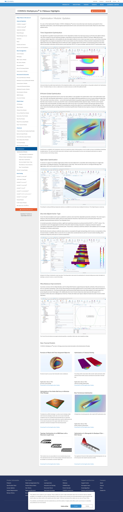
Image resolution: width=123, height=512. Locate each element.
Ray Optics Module (21, 62)
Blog (102, 4)
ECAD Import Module (22, 202)
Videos (86, 4)
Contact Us (102, 490)
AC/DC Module (20, 53)
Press (101, 488)
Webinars (65, 483)
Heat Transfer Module (22, 124)
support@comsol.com (26, 215)
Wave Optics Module (21, 59)
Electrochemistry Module (22, 145)
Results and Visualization (22, 47)
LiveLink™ (21, 176)
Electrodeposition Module (23, 139)
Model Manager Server (22, 35)
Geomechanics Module (22, 83)
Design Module (20, 199)
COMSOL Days (66, 485)
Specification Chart (11, 485)
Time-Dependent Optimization (26, 154)
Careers (102, 485)
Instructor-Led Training (49, 485)
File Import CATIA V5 (23, 205)
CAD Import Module (21, 179)
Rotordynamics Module (22, 92)
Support (95, 1)
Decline (87, 506)
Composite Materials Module (23, 86)
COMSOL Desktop (21, 27)
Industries (76, 4)
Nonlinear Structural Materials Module (25, 80)
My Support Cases (85, 485)
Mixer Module (20, 107)
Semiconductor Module (22, 71)
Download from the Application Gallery (50, 385)
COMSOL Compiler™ (21, 24)
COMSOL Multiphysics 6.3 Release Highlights (39, 11)
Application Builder (21, 30)
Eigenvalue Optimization (24, 159)
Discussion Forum (48, 488)
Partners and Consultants (87, 490)
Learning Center (113, 4)
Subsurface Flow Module (22, 116)
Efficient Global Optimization (25, 157)
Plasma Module (20, 65)
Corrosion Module (21, 142)
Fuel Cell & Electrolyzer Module (24, 136)
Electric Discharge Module (23, 68)
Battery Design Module (22, 133)
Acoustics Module (21, 98)
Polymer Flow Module (21, 110)
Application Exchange (49, 490)
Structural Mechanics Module (23, 77)
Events (94, 4)
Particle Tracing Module (22, 170)
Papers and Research (30, 490)
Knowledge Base (85, 488)
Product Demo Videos (30, 485)
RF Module (19, 56)
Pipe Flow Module (21, 118)
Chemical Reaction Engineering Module (26, 131)
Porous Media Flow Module (23, 113)
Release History (11, 493)
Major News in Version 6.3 (24, 17)
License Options (11, 488)
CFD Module (19, 104)
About (101, 483)
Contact (101, 1)
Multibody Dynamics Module (23, 89)
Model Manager (20, 32)
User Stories (28, 488)
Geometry (19, 38)
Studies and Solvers (21, 44)
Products (65, 4)
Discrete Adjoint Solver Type (25, 162)
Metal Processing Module (22, 121)
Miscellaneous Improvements (25, 164)
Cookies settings (64, 506)
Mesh (18, 41)
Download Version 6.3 (99, 11)
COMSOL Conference (68, 490)
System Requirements (12, 490)
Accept (76, 506)
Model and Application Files (32, 483)
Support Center (85, 483)
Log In (114, 1)
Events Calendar (67, 488)
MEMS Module (20, 95)
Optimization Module (22, 151)
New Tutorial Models (24, 167)
